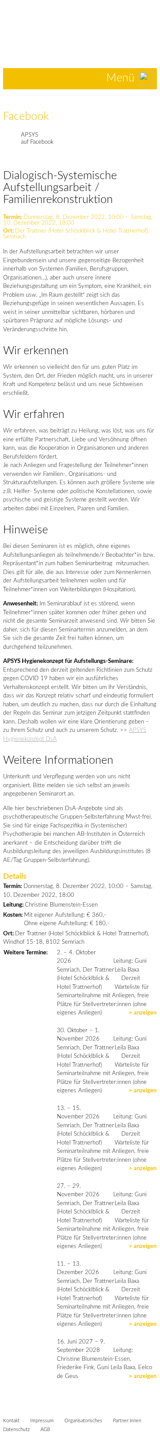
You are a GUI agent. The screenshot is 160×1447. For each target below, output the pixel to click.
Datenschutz (16, 1429)
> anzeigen (142, 1013)
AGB (45, 1429)
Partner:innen (127, 1420)
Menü (120, 78)
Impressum (42, 1420)
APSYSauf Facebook (37, 138)
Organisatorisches (83, 1420)
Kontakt (11, 1420)
